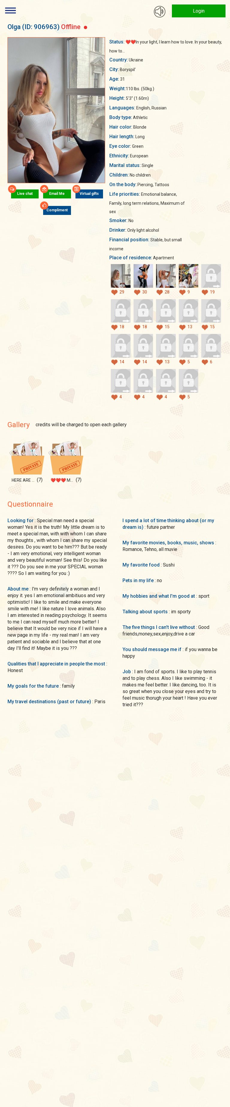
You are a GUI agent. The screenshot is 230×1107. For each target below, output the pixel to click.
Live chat (25, 194)
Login (199, 11)
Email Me (57, 194)
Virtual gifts (89, 194)
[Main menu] (10, 10)
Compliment (57, 210)
